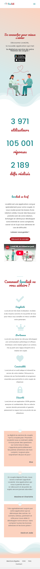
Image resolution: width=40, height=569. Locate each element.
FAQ (29, 561)
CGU (24, 561)
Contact (19, 564)
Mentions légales (13, 561)
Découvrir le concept (20, 239)
